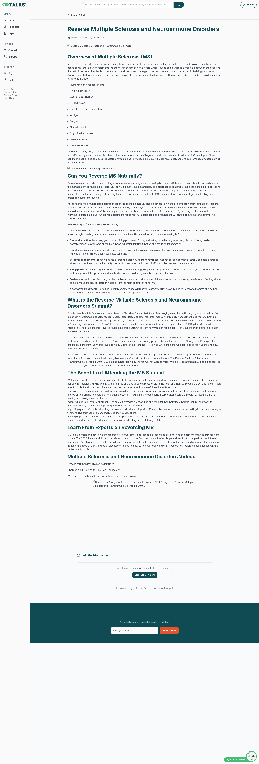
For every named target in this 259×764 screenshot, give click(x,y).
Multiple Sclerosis (77, 64)
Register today (150, 445)
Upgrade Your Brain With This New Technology (93, 470)
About (6, 89)
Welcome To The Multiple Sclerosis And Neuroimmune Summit (102, 476)
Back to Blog (78, 14)
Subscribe (167, 630)
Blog (13, 89)
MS (174, 151)
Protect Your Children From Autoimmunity (90, 463)
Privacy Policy (10, 92)
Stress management (82, 259)
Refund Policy (10, 98)
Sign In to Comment (145, 575)
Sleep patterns (78, 269)
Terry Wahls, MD (124, 337)
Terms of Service (11, 95)
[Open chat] (251, 756)
